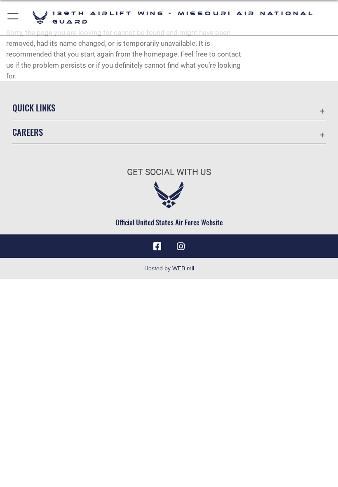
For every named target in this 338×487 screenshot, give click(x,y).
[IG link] (180, 246)
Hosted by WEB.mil (169, 268)
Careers (27, 131)
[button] (13, 17)
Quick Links (33, 107)
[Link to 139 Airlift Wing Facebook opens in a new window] (157, 246)
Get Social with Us (169, 172)
